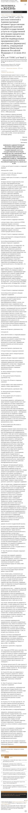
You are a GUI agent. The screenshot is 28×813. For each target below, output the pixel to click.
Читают (3, 755)
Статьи (7, 751)
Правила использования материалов (19, 801)
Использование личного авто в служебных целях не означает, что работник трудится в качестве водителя (14, 773)
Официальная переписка (11, 68)
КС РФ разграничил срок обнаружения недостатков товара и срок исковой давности (14, 782)
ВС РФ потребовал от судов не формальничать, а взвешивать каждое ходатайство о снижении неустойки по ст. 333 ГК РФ (14, 787)
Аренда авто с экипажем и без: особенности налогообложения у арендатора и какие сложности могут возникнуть (14, 765)
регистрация (20, 11)
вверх (26, 800)
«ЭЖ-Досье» (7, 72)
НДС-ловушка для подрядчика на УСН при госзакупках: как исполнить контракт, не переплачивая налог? (15, 769)
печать (21, 68)
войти (16, 11)
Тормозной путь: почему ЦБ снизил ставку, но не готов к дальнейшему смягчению (15, 760)
